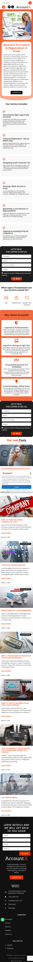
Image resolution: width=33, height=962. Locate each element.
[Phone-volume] (9, 6)
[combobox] (14, 3)
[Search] (30, 3)
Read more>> (6, 533)
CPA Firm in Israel (9, 797)
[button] (30, 473)
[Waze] (12, 6)
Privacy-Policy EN (17, 490)
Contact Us (24, 490)
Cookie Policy (9, 490)
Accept (16, 487)
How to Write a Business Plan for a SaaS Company (15, 704)
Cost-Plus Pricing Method (13, 565)
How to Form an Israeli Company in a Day (12, 521)
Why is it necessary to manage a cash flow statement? (16, 657)
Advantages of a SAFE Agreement (16, 610)
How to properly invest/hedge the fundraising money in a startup (15, 750)
